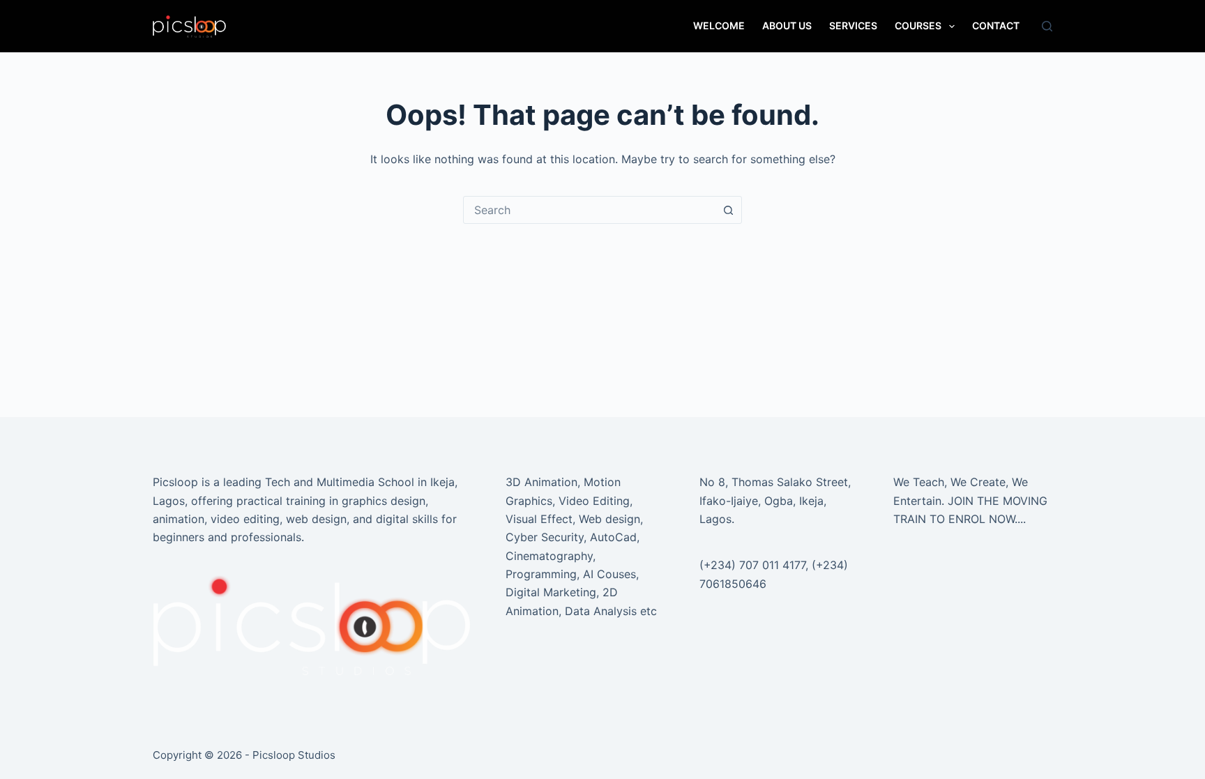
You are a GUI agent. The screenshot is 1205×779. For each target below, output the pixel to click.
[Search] (1047, 26)
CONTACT (996, 25)
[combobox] (589, 210)
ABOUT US (787, 25)
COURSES (918, 25)
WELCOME (719, 25)
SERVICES (853, 25)
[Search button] (728, 210)
